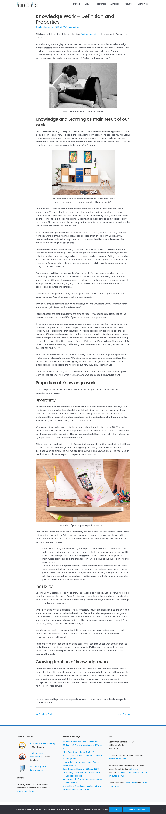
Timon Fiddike (131, 782)
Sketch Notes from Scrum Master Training (82, 786)
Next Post (124, 714)
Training (76, 4)
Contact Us (143, 4)
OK (116, 809)
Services (88, 4)
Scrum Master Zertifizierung (42, 743)
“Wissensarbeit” (89, 34)
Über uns (134, 769)
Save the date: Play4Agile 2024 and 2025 (81, 769)
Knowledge (114, 4)
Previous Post (44, 714)
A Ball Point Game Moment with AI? (78, 752)
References (101, 4)
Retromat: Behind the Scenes (76, 789)
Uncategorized (72, 27)
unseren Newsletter (25, 791)
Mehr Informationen (137, 809)
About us (128, 4)
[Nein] (162, 809)
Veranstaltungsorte (117, 759)
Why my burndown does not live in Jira (80, 741)
